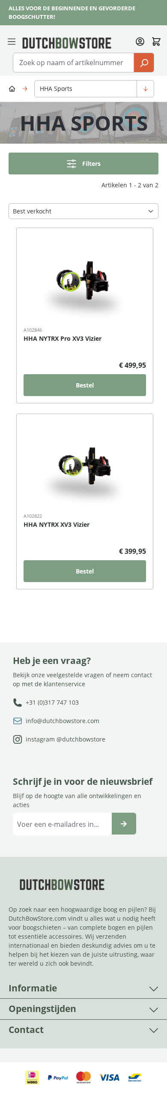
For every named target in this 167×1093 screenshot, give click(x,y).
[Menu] (13, 41)
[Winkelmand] (156, 40)
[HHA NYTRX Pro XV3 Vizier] (85, 280)
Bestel (85, 385)
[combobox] (73, 62)
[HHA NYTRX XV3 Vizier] (85, 466)
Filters (91, 163)
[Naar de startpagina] (67, 42)
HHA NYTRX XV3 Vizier (56, 524)
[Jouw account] (140, 40)
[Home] (13, 88)
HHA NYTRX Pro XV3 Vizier (62, 338)
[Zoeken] (144, 62)
